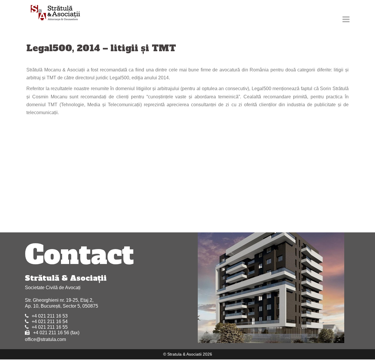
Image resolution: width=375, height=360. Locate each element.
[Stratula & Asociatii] (52, 13)
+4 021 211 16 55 (50, 327)
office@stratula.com (45, 339)
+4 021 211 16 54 (50, 321)
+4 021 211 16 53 (50, 315)
